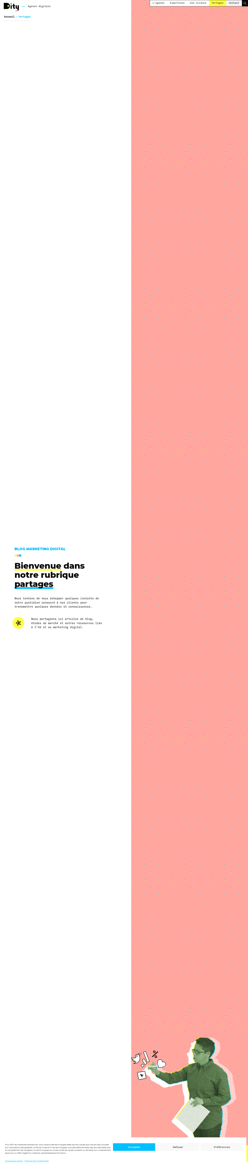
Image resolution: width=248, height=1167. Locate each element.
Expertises (177, 3)
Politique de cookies (14, 1161)
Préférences (222, 1147)
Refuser (178, 1147)
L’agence (158, 3)
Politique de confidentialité (36, 1161)
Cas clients (198, 3)
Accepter (134, 1147)
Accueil (9, 16)
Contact (234, 3)
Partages (218, 3)
